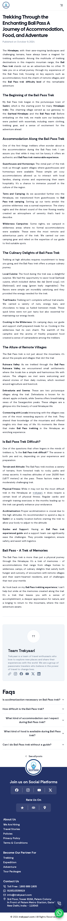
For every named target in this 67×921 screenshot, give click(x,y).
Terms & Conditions (15, 842)
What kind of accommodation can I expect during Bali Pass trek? (32, 720)
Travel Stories (11, 829)
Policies (8, 833)
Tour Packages (12, 871)
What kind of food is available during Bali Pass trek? (32, 733)
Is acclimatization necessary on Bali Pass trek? (31, 699)
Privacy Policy (11, 838)
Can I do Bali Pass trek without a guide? (27, 744)
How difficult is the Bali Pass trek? (23, 709)
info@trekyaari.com (19, 895)
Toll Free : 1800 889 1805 (22, 886)
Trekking (8, 857)
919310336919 (16, 890)
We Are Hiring (11, 824)
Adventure (9, 867)
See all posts (35, 756)
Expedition (9, 862)
